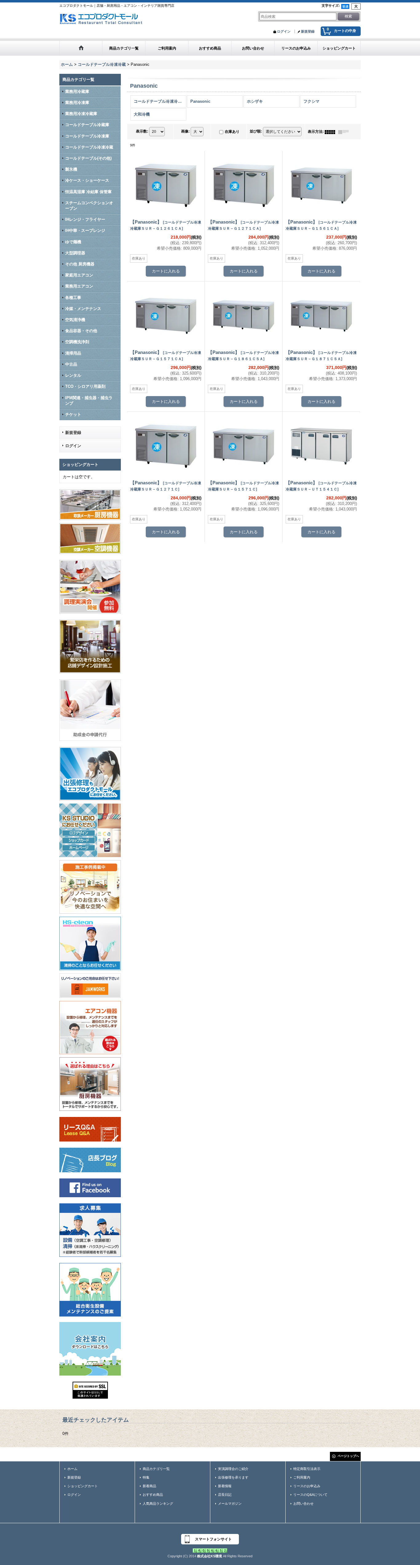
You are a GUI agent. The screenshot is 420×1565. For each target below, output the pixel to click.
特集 (146, 1477)
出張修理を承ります (233, 1477)
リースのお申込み (306, 1486)
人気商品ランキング (158, 1503)
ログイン (284, 31)
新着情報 (225, 1486)
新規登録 (308, 31)
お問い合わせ (303, 1503)
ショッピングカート (82, 1486)
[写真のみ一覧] (331, 131)
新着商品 (149, 1486)
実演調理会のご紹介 (233, 1469)
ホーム (72, 1469)
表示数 (142, 131)
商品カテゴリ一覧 (156, 1469)
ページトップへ (348, 1456)
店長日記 (225, 1494)
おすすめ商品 (153, 1494)
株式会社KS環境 (209, 1556)
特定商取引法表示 (306, 1469)
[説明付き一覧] (345, 131)
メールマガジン (230, 1503)
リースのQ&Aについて (310, 1494)
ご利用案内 (301, 1477)
